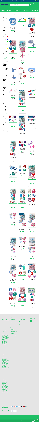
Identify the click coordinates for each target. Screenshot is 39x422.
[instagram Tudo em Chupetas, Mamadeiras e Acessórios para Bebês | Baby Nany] (1, 0)
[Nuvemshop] (34, 416)
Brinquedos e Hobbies (18, 10)
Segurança (3, 10)
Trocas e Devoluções (34, 10)
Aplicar (7, 131)
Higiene (23, 8)
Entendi (33, 420)
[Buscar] (28, 5)
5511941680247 (23, 319)
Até (5, 129)
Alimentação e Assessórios (7, 8)
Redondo (4, 27)
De (3, 129)
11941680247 (23, 321)
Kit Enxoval (9, 10)
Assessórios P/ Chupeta (31, 8)
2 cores (13, 176)
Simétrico (4, 25)
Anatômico (4, 24)
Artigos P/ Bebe (17, 8)
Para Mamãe (26, 10)
